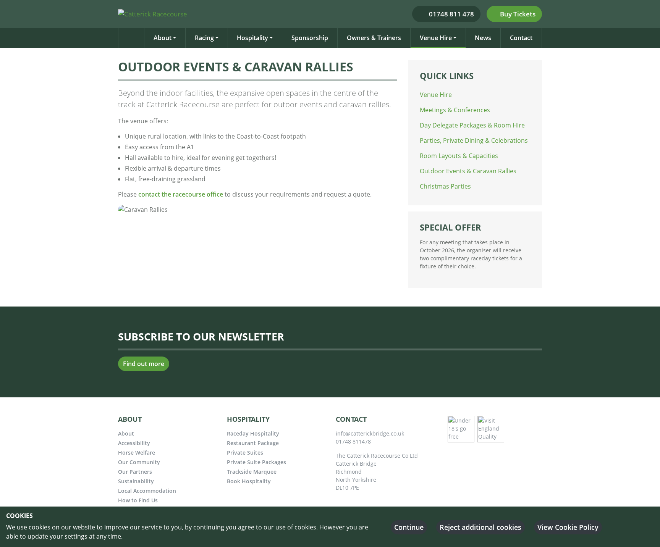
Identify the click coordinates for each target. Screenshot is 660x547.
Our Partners (135, 471)
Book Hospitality (249, 481)
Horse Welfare (136, 452)
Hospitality (252, 38)
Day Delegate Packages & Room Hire (472, 125)
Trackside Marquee (252, 471)
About (162, 38)
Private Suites (245, 452)
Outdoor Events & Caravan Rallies (468, 171)
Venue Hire (436, 38)
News (483, 38)
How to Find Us (138, 500)
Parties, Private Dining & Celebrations (474, 140)
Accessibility (134, 443)
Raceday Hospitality (253, 433)
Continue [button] (409, 527)
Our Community (139, 462)
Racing (204, 38)
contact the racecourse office (180, 194)
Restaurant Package (253, 443)
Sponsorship (309, 38)
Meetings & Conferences (455, 110)
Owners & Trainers (374, 38)
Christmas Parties (445, 186)
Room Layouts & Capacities (459, 156)
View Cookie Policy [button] (568, 527)
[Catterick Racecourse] (155, 13)
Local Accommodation (147, 490)
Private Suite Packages (256, 462)
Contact (521, 38)
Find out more (143, 364)
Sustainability (136, 481)
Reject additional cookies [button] (480, 527)
